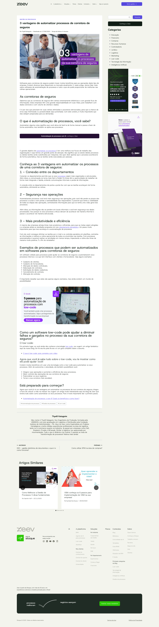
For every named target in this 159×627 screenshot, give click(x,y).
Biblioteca (116, 536)
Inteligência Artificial (119, 65)
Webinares (116, 550)
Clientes (80, 4)
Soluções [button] (66, 4)
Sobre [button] (94, 4)
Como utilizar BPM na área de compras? (87, 446)
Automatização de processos (30, 403)
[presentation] (38, 477)
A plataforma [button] (57, 4)
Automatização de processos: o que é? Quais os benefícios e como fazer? (51, 398)
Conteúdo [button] (86, 4)
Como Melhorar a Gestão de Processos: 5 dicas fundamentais (36, 493)
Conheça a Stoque (133, 536)
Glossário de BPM (118, 553)
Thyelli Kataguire (26, 31)
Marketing (115, 56)
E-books (115, 557)
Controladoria (116, 47)
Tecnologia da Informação (121, 62)
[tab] (55, 510)
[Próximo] (96, 487)
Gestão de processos (28, 19)
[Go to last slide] (23, 487)
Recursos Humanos (118, 44)
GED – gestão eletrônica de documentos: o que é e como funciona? (36, 447)
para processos (80, 538)
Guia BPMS (116, 546)
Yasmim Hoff (28, 498)
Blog (114, 532)
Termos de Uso (111, 620)
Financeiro (115, 38)
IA (51, 4)
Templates (116, 543)
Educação (115, 35)
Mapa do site (131, 546)
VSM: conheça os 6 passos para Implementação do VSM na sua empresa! (78, 495)
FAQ (128, 549)
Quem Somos (131, 532)
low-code (69, 346)
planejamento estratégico (68, 227)
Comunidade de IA (118, 539)
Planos (74, 4)
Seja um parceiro (103, 4)
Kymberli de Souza (72, 501)
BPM (77, 532)
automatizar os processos (46, 151)
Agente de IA (80, 536)
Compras (114, 41)
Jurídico (114, 50)
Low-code (61, 403)
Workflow (79, 545)
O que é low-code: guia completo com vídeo (40, 353)
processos (62, 176)
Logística (114, 53)
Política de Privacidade (135, 620)
